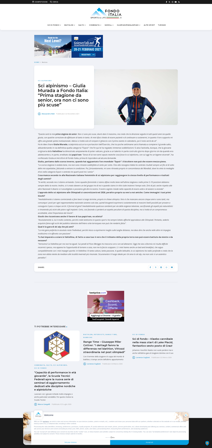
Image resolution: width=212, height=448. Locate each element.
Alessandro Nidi (48, 114)
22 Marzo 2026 (166, 357)
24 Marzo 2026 (117, 364)
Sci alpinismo (45, 81)
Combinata (94, 25)
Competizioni (41, 2)
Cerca (55, 2)
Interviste (99, 334)
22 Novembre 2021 (72, 114)
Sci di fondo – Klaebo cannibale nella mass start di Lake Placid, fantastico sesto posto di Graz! (152, 342)
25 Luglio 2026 (66, 404)
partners (46, 421)
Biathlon (68, 25)
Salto (81, 25)
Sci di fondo (53, 25)
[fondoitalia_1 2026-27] (68, 46)
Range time (111, 334)
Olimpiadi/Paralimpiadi (128, 25)
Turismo (162, 25)
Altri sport (149, 25)
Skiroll (108, 25)
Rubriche (87, 337)
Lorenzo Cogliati (94, 364)
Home (37, 62)
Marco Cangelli (44, 404)
